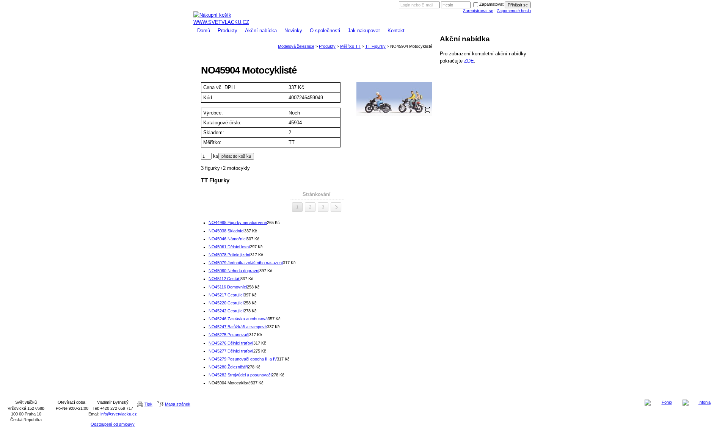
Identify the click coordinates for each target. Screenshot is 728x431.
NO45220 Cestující (226, 303)
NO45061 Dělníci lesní (229, 246)
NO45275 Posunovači (229, 334)
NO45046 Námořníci (227, 239)
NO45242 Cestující (226, 311)
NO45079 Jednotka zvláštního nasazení (246, 262)
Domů (203, 30)
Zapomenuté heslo (514, 10)
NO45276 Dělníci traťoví (231, 343)
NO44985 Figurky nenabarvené (238, 222)
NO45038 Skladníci (226, 231)
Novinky (293, 30)
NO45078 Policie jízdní (229, 254)
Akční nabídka (261, 30)
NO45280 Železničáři (228, 367)
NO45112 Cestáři (224, 278)
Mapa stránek (177, 404)
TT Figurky (375, 46)
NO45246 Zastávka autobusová (238, 319)
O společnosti (325, 30)
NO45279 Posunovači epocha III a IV (243, 359)
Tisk (148, 404)
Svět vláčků (364, 3)
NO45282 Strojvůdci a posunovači (240, 375)
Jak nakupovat (364, 30)
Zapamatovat (491, 4)
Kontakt (396, 30)
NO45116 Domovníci (228, 287)
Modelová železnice (364, 8)
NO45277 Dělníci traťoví (231, 351)
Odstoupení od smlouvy (113, 424)
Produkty (227, 30)
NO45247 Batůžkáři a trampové (238, 326)
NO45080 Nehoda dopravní (234, 270)
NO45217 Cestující (226, 295)
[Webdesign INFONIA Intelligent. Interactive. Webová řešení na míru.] (701, 403)
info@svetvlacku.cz (118, 414)
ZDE (469, 61)
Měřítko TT (350, 46)
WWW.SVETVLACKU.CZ (221, 22)
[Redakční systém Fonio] (663, 403)
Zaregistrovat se (478, 10)
